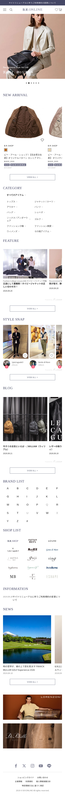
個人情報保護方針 (43, 781)
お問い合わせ (42, 777)
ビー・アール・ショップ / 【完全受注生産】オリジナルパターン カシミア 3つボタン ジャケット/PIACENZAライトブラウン (23, 157)
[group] (32, 46)
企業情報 (18, 781)
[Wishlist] (56, 9)
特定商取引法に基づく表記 (33, 785)
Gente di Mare (44, 362)
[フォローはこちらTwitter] (24, 766)
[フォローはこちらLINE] (49, 766)
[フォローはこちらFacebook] (16, 766)
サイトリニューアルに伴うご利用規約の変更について (32, 3)
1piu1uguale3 (17, 362)
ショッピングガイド (26, 777)
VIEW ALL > (32, 177)
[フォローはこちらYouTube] (41, 766)
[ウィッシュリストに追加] (42, 140)
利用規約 (29, 781)
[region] (32, 50)
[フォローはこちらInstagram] (32, 766)
